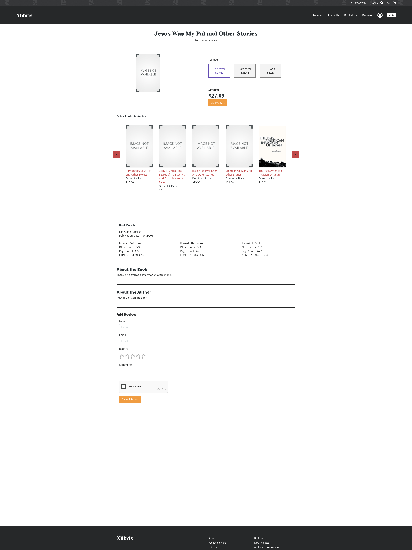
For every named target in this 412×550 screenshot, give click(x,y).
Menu (391, 15)
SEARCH (376, 2)
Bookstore (350, 15)
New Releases (261, 542)
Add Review (126, 315)
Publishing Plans (217, 542)
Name (122, 321)
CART (390, 2)
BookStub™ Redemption (267, 547)
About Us (333, 15)
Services (317, 15)
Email (122, 335)
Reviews (367, 15)
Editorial (212, 547)
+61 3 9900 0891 (358, 2)
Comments (125, 365)
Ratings (123, 348)
